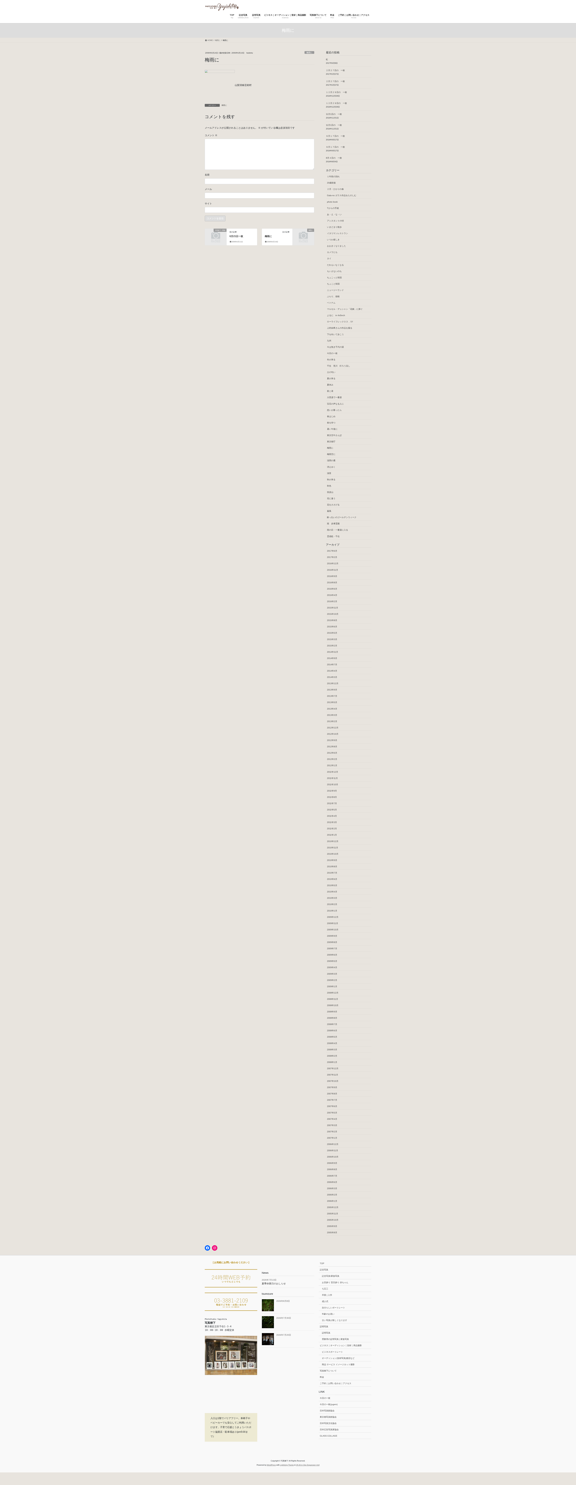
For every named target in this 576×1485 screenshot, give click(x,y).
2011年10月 (332, 784)
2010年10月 (332, 854)
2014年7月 (332, 664)
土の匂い (331, 372)
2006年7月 (332, 1176)
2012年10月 (332, 734)
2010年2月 (332, 904)
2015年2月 (332, 645)
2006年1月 (332, 1201)
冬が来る (331, 359)
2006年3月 (332, 1188)
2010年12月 (332, 841)
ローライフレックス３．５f (340, 321)
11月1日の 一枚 (334, 114)
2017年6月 (332, 551)
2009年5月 (332, 961)
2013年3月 (332, 715)
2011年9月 (332, 791)
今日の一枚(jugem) (329, 1404)
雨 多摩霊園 (333, 523)
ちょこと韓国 (333, 284)
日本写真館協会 (327, 1410)
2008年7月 (332, 1024)
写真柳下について (328, 1371)
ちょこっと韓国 (334, 277)
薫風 (329, 511)
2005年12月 (332, 1207)
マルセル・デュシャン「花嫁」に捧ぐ (345, 309)
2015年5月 (332, 633)
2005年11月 (332, 1213)
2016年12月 (332, 563)
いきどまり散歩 (334, 227)
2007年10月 (332, 1081)
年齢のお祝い (328, 1314)
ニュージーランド (335, 290)
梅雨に (309, 52)
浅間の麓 (331, 460)
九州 (329, 340)
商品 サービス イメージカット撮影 (338, 1364)
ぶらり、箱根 (333, 296)
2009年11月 (332, 923)
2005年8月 (332, 1232)
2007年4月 (332, 1119)
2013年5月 (332, 702)
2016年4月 (332, 595)
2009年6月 (332, 955)
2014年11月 (332, 652)
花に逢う (331, 498)
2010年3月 (332, 898)
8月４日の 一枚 (334, 158)
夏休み (330, 385)
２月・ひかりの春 (335, 189)
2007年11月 (332, 1075)
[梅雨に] (303, 235)
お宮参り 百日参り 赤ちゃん (335, 1282)
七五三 (325, 1289)
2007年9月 (332, 1087)
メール (208, 189)
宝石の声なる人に (335, 404)
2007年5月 (332, 1113)
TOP (322, 1263)
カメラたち (332, 252)
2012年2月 (332, 759)
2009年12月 (332, 917)
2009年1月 (332, 986)
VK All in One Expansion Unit (308, 1465)
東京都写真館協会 (328, 1417)
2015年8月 (332, 620)
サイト (208, 203)
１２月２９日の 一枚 (336, 92)
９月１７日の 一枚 (335, 136)
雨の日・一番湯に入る (337, 530)
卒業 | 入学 (327, 1295)
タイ (329, 258)
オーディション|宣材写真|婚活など (338, 1358)
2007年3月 (332, 1125)
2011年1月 (332, 835)
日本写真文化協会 (328, 1423)
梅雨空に (331, 454)
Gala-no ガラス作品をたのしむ (341, 195)
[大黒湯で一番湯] (215, 235)
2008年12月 (332, 993)
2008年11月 (332, 999)
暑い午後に (332, 429)
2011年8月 (332, 797)
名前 (207, 174)
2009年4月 (332, 967)
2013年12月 (332, 683)
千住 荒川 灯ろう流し (338, 366)
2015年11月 (332, 608)
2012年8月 (332, 746)
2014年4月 (332, 671)
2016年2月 (332, 601)
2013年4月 (332, 709)
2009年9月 (332, 936)
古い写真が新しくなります (334, 1320)
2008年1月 (332, 1062)
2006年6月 (332, 1182)
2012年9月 (332, 740)
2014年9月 (332, 658)
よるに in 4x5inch (336, 315)
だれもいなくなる (335, 265)
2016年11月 (332, 570)
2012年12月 (332, 727)
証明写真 (324, 1326)
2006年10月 (332, 1157)
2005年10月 (332, 1220)
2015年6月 (332, 626)
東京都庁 (331, 441)
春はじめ (331, 416)
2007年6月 (332, 1106)
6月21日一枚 (236, 236)
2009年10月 (332, 929)
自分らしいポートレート (333, 1307)
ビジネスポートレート (332, 1352)
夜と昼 (330, 391)
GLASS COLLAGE (328, 1436)
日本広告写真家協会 (329, 1429)
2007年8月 (332, 1093)
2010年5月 (332, 885)
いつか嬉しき (333, 239)
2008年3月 (332, 1049)
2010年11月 (332, 847)
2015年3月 (332, 639)
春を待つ (331, 422)
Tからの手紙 (333, 208)
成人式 (325, 1301)
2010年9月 (332, 860)
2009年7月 (332, 948)
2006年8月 (332, 1169)
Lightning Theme (287, 1465)
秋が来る (331, 479)
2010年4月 (332, 891)
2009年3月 (332, 974)
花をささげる (333, 504)
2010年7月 (332, 873)
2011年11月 (332, 778)
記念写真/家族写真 (330, 1276)
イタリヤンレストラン (337, 233)
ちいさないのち (334, 271)
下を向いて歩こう (335, 334)
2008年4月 (332, 1043)
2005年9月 (332, 1226)
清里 (329, 473)
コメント (211, 135)
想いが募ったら (334, 410)
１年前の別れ (333, 176)
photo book (332, 202)
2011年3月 (332, 822)
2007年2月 (332, 1131)
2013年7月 (332, 696)
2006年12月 (332, 1144)
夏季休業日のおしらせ (274, 1283)
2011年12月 (332, 772)
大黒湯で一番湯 (334, 397)
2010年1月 (332, 911)
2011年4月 (332, 816)
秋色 (329, 486)
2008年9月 (332, 1011)
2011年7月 (332, 803)
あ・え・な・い (334, 214)
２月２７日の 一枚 (335, 70)
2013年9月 (332, 690)
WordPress (271, 1465)
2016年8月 (332, 582)
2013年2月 (332, 721)
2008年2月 (332, 1056)
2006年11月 (332, 1150)
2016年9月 (332, 576)
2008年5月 (332, 1037)
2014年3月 (332, 677)
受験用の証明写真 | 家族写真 (335, 1339)
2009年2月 (332, 980)
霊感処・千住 (333, 536)
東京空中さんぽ (334, 435)
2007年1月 (332, 1138)
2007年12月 (332, 1068)
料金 (322, 1377)
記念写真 (324, 1269)
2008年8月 (332, 1018)
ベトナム (331, 303)
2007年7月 (332, 1100)
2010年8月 (332, 866)
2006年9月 (332, 1163)
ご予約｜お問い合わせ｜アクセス (335, 1383)
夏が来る (331, 378)
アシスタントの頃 (335, 221)
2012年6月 (332, 753)
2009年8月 (332, 942)
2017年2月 (332, 557)
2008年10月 (332, 1005)
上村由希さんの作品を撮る (339, 328)
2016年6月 (332, 589)
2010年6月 (332, 879)
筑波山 (330, 492)
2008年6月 (332, 1030)
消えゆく (331, 467)
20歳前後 (331, 183)
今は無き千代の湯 (335, 347)
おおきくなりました (336, 246)
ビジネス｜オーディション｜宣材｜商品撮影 (341, 1345)
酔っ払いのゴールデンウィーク (341, 517)
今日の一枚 (332, 353)
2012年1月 (332, 765)
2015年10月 (332, 614)
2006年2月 (332, 1195)
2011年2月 (332, 828)
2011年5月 (332, 809)
